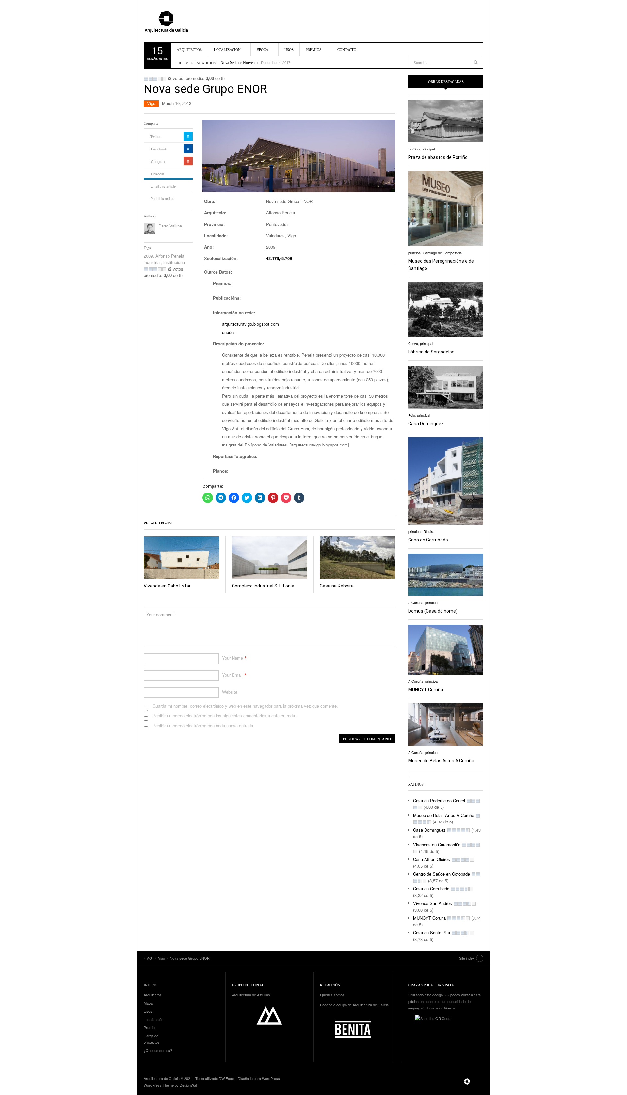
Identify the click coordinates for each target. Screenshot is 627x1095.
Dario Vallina (170, 226)
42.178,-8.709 (279, 258)
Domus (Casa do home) (433, 611)
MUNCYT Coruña (425, 689)
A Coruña (415, 602)
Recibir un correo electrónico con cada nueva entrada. (203, 725)
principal (428, 148)
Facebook (159, 148)
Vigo (151, 103)
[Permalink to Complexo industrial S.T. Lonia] (269, 557)
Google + (158, 161)
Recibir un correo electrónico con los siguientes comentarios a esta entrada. (224, 715)
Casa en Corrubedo (428, 539)
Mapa (148, 1003)
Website (229, 692)
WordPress (271, 1078)
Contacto (346, 49)
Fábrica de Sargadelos (431, 351)
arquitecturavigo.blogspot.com (250, 324)
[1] (146, 79)
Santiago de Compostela (442, 252)
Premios (313, 49)
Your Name (232, 658)
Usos (289, 49)
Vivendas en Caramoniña (436, 844)
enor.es (229, 332)
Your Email (232, 675)
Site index (466, 958)
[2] (150, 79)
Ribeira (428, 531)
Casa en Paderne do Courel (439, 800)
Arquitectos (189, 49)
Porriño (414, 148)
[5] (164, 79)
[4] (159, 79)
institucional (174, 262)
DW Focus (227, 1078)
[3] (155, 79)
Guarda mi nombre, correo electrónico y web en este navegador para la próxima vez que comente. (245, 706)
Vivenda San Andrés (432, 903)
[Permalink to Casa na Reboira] (357, 557)
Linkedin (157, 173)
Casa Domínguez (426, 423)
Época (262, 49)
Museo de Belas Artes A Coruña (441, 760)
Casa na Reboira (337, 585)
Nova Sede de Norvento (239, 62)
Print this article (162, 198)
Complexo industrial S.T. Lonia (263, 585)
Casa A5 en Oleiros (431, 859)
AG (181, 21)
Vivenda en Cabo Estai (167, 585)
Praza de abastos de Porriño (438, 157)
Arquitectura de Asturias (251, 994)
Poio (411, 415)
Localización (227, 49)
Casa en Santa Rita (431, 933)
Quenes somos (332, 994)
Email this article (163, 186)
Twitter (155, 136)
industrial (152, 262)
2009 (148, 256)
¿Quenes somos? (158, 1050)
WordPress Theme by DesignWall (170, 1084)
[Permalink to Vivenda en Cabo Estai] (181, 557)
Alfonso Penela (169, 256)
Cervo (413, 343)
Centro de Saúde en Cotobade (441, 874)
